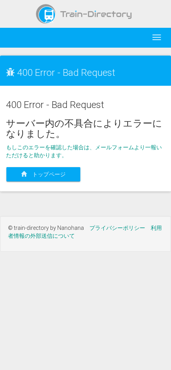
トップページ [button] (49, 174)
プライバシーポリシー (117, 228)
